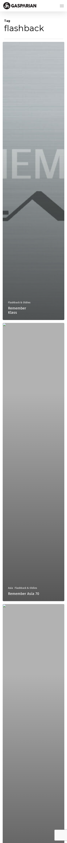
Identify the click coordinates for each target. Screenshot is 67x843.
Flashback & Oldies (19, 302)
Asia (10, 588)
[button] (62, 6)
